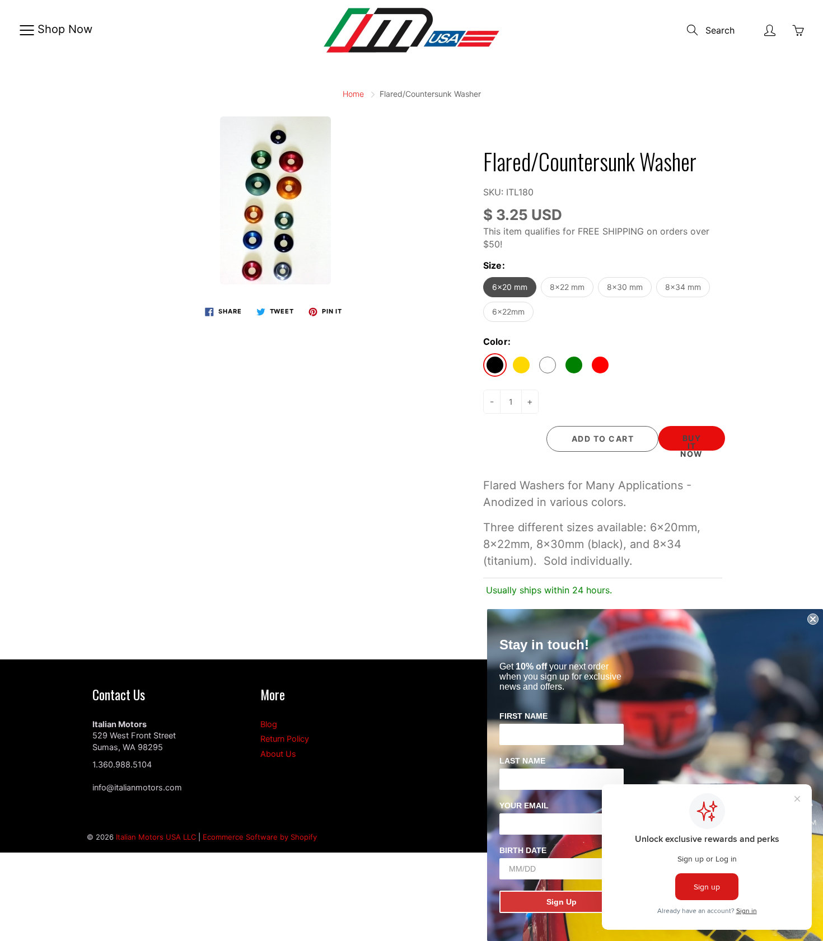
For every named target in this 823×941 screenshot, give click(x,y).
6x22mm (508, 311)
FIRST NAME (523, 715)
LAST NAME (522, 760)
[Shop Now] (26, 30)
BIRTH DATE (522, 850)
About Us (278, 754)
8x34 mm (683, 287)
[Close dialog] (813, 619)
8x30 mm (625, 287)
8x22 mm (567, 287)
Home (353, 94)
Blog (268, 724)
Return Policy (284, 739)
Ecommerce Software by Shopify (260, 836)
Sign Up (561, 901)
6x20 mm (509, 287)
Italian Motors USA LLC (156, 836)
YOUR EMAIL (524, 805)
